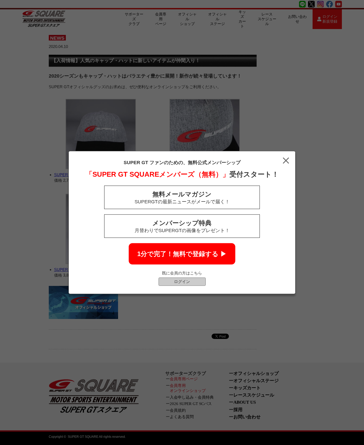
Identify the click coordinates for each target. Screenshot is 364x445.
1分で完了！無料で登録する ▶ (182, 253)
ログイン (182, 281)
